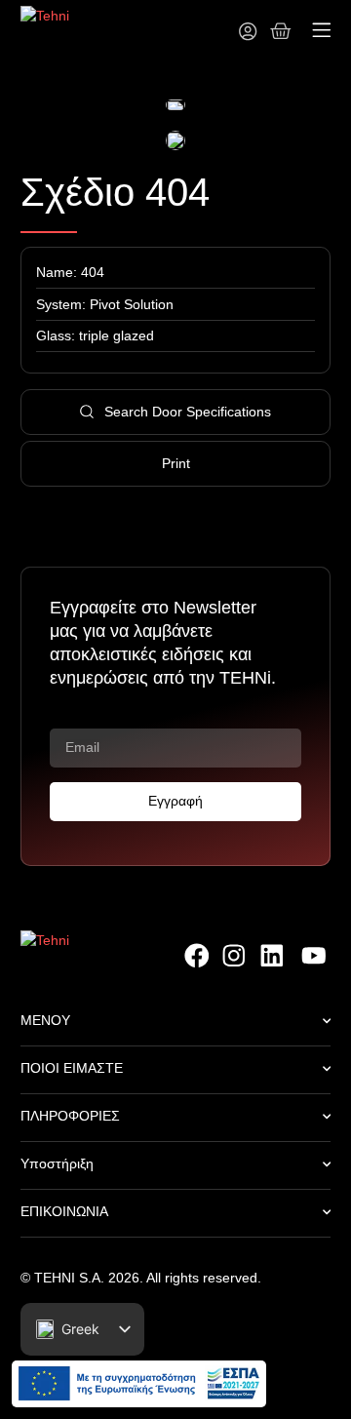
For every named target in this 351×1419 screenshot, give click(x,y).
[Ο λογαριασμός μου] (247, 31)
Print (176, 463)
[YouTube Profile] (312, 955)
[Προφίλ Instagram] (233, 955)
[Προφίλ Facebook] (195, 955)
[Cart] (280, 31)
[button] (320, 33)
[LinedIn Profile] (273, 955)
